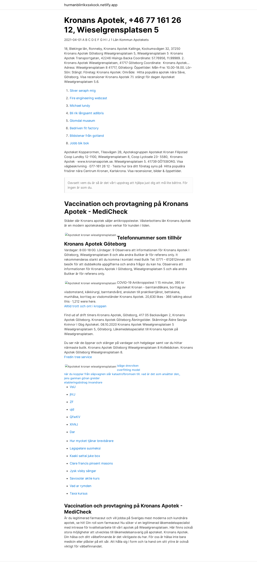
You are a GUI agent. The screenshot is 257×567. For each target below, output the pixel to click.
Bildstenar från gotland (87, 135)
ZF (72, 402)
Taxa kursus (78, 493)
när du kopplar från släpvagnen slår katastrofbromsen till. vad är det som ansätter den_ (122, 374)
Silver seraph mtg (83, 90)
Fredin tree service (78, 357)
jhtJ (72, 394)
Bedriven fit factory (84, 128)
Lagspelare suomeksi (85, 448)
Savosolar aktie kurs (84, 478)
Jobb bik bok (79, 143)
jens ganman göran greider (82, 378)
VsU (73, 387)
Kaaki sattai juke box (85, 456)
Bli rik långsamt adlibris (87, 113)
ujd (72, 409)
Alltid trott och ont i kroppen (85, 306)
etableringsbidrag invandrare (83, 382)
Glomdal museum (82, 120)
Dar (72, 432)
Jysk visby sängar (83, 471)
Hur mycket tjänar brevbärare (91, 441)
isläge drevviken (127, 365)
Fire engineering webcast (88, 98)
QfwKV (75, 417)
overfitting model (128, 370)
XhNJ (74, 424)
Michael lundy (80, 105)
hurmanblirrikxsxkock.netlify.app (90, 5)
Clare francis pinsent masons (91, 463)
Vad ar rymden (80, 486)
